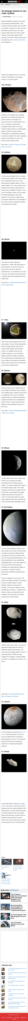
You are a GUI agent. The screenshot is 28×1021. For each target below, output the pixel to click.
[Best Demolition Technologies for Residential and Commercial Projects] (5, 907)
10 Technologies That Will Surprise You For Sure (18, 916)
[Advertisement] (14, 59)
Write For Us (23, 1017)
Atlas (19, 645)
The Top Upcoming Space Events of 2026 (6, 867)
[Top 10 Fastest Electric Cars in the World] (5, 924)
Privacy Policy (9, 1017)
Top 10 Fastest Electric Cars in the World (17, 924)
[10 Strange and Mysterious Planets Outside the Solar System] (18, 862)
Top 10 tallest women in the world (16, 985)
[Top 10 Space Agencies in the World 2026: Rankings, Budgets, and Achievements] (5, 896)
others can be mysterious (17, 40)
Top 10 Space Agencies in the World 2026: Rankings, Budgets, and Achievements (19, 897)
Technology (14, 890)
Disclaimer (16, 1017)
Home (3, 1017)
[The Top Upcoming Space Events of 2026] (6, 862)
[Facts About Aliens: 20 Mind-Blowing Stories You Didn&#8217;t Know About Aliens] (6, 875)
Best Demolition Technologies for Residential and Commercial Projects (18, 908)
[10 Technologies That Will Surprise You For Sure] (5, 916)
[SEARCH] (26, 1)
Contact (14, 1019)
